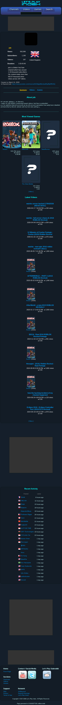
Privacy (5, 693)
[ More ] (31, 191)
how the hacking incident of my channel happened (40, 394)
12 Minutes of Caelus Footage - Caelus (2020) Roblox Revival (40, 233)
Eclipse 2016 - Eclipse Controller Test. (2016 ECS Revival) (40, 408)
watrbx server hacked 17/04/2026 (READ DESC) (40, 205)
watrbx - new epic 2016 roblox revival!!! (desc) (40, 248)
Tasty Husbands (26, 566)
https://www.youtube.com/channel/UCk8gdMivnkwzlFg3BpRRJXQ (33, 84)
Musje (23, 504)
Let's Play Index (23, 695)
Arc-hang (24, 556)
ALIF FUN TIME (26, 528)
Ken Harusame (26, 562)
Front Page (7, 671)
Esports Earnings (24, 693)
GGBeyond (22, 691)
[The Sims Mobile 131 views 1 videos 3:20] (31, 156)
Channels (6, 679)
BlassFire (24, 559)
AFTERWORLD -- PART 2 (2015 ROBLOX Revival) (40, 277)
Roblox (28, 271)
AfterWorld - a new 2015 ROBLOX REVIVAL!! (40, 306)
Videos (32, 90)
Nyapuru (24, 507)
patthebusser (25, 576)
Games (40, 90)
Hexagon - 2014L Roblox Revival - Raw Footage (40, 365)
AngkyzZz (24, 525)
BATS (23, 569)
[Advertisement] (31, 23)
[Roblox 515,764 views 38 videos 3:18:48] (11, 121)
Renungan (24, 542)
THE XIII (24, 500)
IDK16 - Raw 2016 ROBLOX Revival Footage (40, 335)
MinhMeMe (24, 521)
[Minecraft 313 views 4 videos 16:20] (31, 121)
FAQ (4, 691)
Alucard (23, 580)
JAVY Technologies (27, 531)
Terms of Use (7, 695)
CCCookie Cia (25, 535)
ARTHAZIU (24, 549)
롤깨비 (23, 545)
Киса (22, 552)
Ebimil (23, 497)
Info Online (24, 573)
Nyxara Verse (25, 538)
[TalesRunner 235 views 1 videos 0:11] (50, 121)
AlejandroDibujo (26, 511)
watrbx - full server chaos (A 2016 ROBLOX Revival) (40, 219)
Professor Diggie (26, 514)
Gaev (23, 518)
